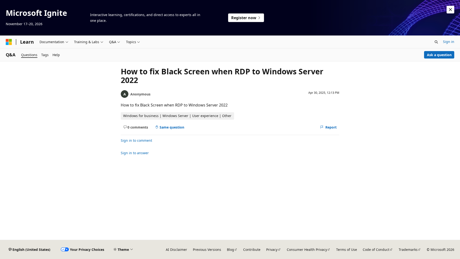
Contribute (251, 249)
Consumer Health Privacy (307, 249)
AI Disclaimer (176, 249)
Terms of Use (346, 249)
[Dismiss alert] (450, 9)
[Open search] (436, 42)
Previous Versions (207, 249)
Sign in (448, 41)
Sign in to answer (135, 153)
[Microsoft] (9, 42)
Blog (230, 249)
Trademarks (408, 249)
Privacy (271, 249)
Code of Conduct (376, 249)
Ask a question (439, 55)
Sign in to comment (136, 140)
